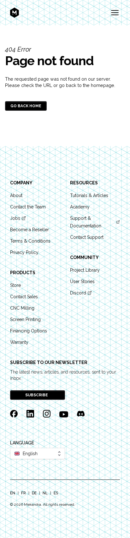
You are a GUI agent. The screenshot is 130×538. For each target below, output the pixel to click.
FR (23, 493)
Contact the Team (28, 206)
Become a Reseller (29, 229)
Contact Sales (24, 296)
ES (56, 493)
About (16, 195)
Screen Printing (25, 319)
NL (45, 493)
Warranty (19, 342)
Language (22, 442)
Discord (78, 292)
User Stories (82, 281)
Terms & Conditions (30, 241)
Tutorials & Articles (89, 195)
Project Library (85, 270)
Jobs (15, 218)
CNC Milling (22, 308)
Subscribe (37, 395)
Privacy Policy (24, 252)
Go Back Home (25, 106)
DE (34, 493)
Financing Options (28, 330)
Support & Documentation (85, 222)
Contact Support (86, 237)
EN (12, 493)
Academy (80, 206)
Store (15, 285)
